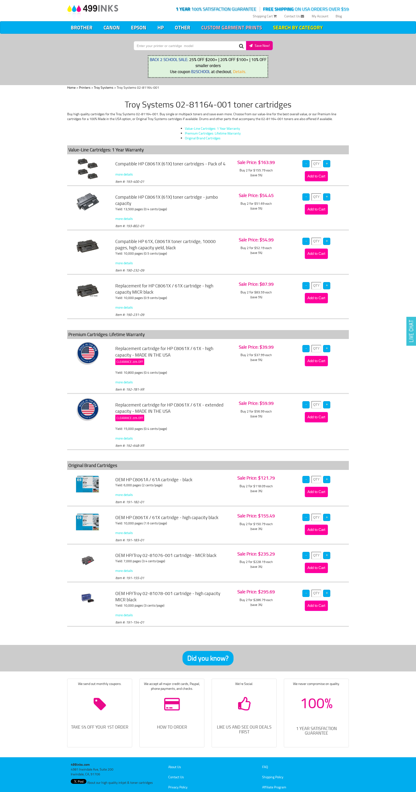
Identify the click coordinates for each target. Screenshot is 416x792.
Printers (85, 87)
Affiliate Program (274, 787)
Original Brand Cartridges (203, 138)
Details (239, 71)
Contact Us (292, 16)
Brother (81, 27)
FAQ (265, 767)
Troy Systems (103, 87)
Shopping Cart (263, 16)
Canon (112, 27)
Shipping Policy (272, 777)
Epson (138, 27)
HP (160, 27)
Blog (339, 16)
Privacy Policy (178, 787)
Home (71, 87)
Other (182, 27)
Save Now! (261, 45)
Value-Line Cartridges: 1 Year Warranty (212, 128)
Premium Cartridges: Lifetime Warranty (213, 133)
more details (124, 174)
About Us (174, 767)
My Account (320, 16)
